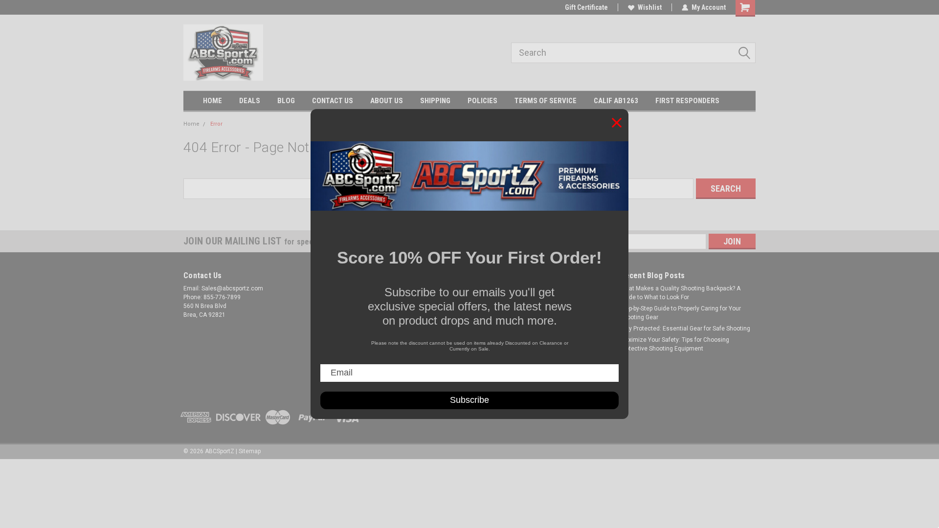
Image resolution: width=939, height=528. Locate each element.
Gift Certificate (586, 7)
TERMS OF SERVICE (545, 100)
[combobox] (633, 53)
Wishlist (650, 7)
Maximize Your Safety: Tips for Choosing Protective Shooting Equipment (674, 344)
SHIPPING (435, 100)
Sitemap (250, 451)
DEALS (249, 100)
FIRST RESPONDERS (687, 100)
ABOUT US (386, 100)
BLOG (286, 100)
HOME (212, 100)
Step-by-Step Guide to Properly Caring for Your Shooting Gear (680, 313)
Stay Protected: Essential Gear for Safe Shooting (685, 328)
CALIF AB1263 (616, 100)
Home (191, 124)
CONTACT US (332, 100)
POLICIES (482, 100)
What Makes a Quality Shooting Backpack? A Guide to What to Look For (680, 293)
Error (216, 124)
